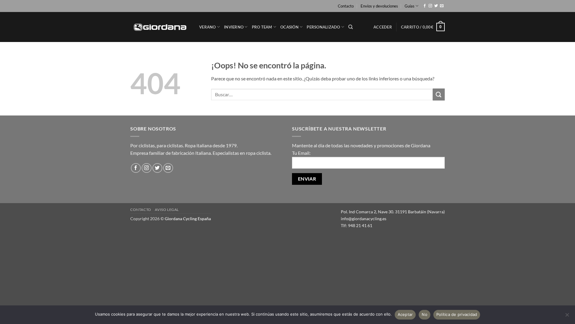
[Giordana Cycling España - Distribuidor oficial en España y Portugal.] (160, 27)
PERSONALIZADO (323, 27)
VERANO (207, 27)
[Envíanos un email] (442, 6)
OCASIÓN (289, 27)
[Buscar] (350, 27)
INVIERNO (233, 27)
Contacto (346, 6)
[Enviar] (439, 94)
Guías (409, 6)
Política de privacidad (456, 314)
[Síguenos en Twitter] (436, 6)
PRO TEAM (262, 27)
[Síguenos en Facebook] (424, 6)
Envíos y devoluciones (379, 6)
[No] (567, 316)
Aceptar (405, 314)
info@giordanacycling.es (363, 218)
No (424, 314)
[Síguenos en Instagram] (430, 6)
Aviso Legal (167, 209)
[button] (382, 27)
